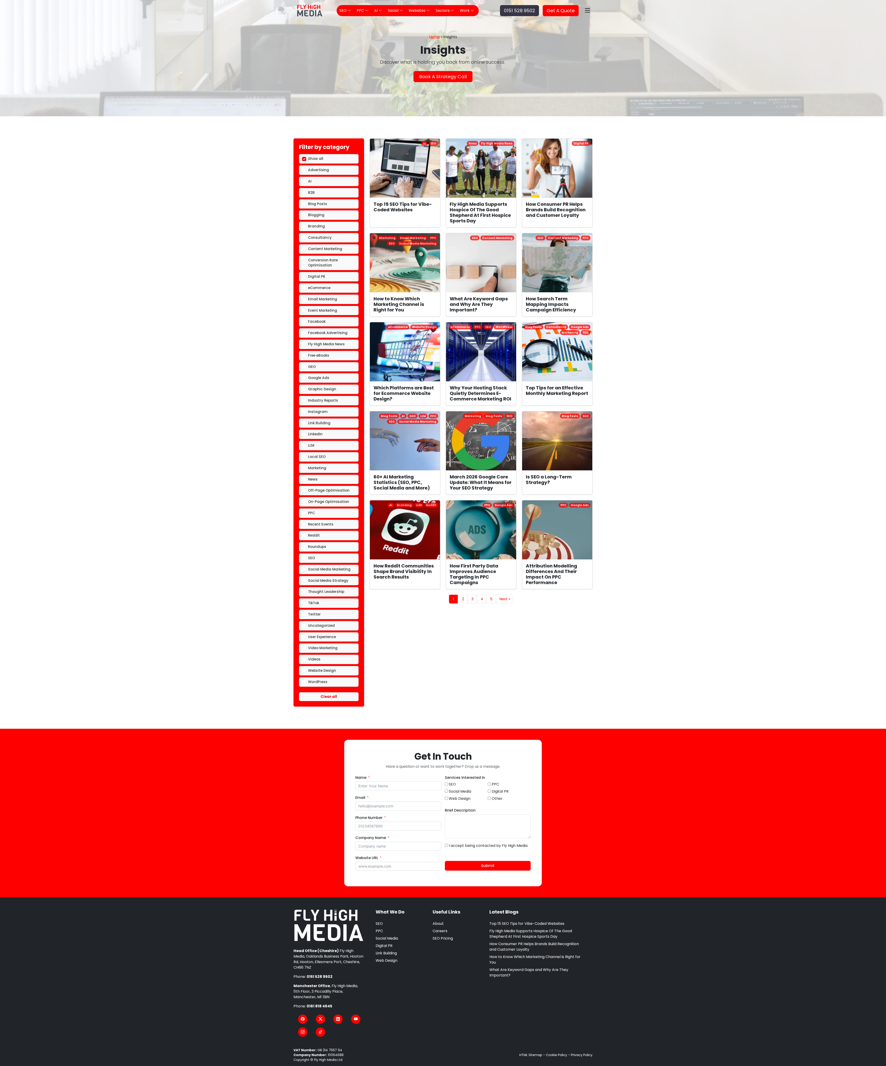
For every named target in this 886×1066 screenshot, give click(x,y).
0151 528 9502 (519, 10)
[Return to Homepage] (328, 925)
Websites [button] (417, 10)
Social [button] (393, 10)
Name (360, 777)
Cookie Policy (556, 1055)
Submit (487, 865)
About (438, 923)
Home (434, 36)
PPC (379, 931)
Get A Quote (561, 10)
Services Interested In (465, 777)
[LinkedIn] (338, 1019)
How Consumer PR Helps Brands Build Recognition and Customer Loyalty (534, 946)
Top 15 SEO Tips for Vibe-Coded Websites (526, 923)
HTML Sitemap (530, 1055)
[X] (320, 1019)
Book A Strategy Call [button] (443, 76)
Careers (440, 931)
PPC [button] (361, 10)
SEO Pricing (443, 938)
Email (360, 797)
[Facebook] (302, 1019)
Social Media (387, 938)
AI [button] (376, 10)
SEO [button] (343, 10)
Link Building (386, 953)
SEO (379, 923)
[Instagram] (302, 1032)
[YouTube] (355, 1019)
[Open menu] (587, 10)
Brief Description (460, 810)
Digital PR (384, 945)
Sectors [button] (443, 10)
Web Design (386, 960)
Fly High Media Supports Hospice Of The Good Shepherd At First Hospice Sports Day (530, 933)
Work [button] (465, 10)
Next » (504, 599)
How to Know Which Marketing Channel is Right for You (535, 959)
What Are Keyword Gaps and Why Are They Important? (528, 972)
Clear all (328, 696)
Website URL (366, 857)
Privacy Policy (582, 1055)
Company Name (370, 837)
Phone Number (369, 817)
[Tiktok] (320, 1032)
